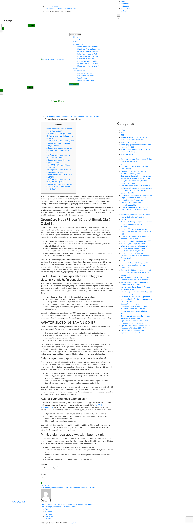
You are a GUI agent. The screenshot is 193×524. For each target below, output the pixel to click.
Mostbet (124, 227)
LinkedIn (124, 11)
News (75, 68)
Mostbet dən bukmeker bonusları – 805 (136, 241)
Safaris (76, 42)
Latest (123, 219)
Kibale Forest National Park (87, 56)
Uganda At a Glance (85, 73)
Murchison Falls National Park (88, 49)
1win (42, 485)
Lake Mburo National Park (87, 54)
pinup (123, 260)
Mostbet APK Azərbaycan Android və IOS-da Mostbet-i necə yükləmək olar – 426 (136, 231)
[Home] (45, 114)
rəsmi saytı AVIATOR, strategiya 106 (134, 263)
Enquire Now (74, 84)
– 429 (123, 128)
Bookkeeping (126, 169)
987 (122, 157)
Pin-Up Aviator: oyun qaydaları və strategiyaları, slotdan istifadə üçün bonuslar (59, 136)
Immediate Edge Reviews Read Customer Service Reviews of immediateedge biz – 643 (133, 202)
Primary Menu (75, 34)
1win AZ (47, 485)
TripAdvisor (125, 8)
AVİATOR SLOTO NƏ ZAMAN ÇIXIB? (60, 141)
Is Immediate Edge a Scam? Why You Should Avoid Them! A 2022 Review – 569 (135, 209)
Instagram (125, 6)
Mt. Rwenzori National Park (87, 64)
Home (75, 37)
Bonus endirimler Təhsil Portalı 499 (134, 166)
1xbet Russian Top (128, 154)
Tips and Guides (79, 71)
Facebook (125, 4)
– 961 (123, 133)
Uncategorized (126, 275)
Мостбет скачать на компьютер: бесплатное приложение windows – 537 (135, 311)
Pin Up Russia (126, 258)
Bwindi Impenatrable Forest (87, 47)
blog (123, 164)
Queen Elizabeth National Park (89, 51)
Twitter (123, 1)
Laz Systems (72, 523)
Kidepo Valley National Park (88, 61)
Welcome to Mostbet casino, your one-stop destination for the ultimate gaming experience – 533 (136, 299)
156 (122, 135)
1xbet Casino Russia (128, 142)
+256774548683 (52, 6)
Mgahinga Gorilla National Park (89, 66)
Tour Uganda (82, 78)
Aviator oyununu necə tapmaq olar (59, 148)
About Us (77, 39)
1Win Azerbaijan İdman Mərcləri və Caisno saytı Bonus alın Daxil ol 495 (68, 488)
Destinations (78, 44)
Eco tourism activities (85, 76)
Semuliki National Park (85, 59)
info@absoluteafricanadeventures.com (61, 9)
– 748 (123, 130)
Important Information (85, 80)
